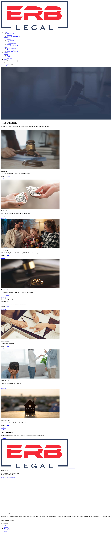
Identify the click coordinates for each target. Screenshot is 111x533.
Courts (5, 47)
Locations (6, 54)
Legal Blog (7, 65)
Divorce (8, 39)
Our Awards (9, 35)
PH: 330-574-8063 (5, 477)
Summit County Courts (12, 48)
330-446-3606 (4, 129)
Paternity (9, 44)
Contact (5, 59)
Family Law (6, 37)
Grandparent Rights (11, 43)
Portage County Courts (12, 51)
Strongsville (9, 58)
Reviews (6, 52)
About (5, 32)
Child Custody (10, 41)
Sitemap (5, 531)
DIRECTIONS (13, 477)
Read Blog (3, 178)
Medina (8, 55)
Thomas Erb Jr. (10, 33)
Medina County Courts (12, 50)
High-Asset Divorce (11, 40)
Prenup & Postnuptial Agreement (14, 45)
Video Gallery (7, 529)
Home (2, 65)
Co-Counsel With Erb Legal (13, 36)
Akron (8, 56)
